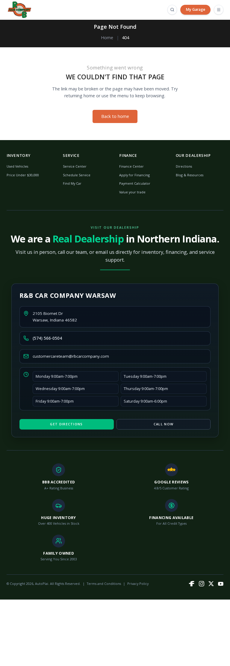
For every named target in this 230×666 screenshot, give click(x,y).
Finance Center (131, 166)
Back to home (115, 116)
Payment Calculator (134, 183)
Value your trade (132, 192)
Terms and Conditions (104, 583)
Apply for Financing (134, 175)
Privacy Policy (138, 583)
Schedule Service (76, 175)
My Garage (195, 9)
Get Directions (66, 424)
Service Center (75, 166)
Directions (184, 166)
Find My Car (72, 183)
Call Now (163, 424)
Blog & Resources (189, 175)
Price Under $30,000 (23, 175)
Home (107, 37)
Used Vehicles (17, 166)
